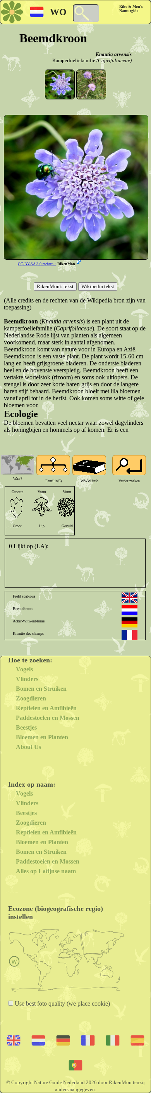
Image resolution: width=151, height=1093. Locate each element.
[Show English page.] (129, 598)
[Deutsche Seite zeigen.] (129, 622)
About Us (28, 747)
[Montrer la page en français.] (129, 635)
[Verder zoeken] (129, 465)
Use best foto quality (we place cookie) (61, 1003)
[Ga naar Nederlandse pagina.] (129, 610)
